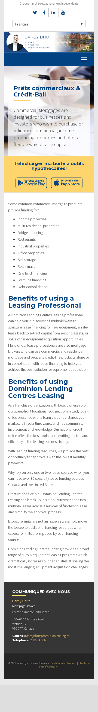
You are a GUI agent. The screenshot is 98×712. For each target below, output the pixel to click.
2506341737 (38, 640)
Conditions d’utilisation (63, 663)
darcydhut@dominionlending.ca (48, 636)
